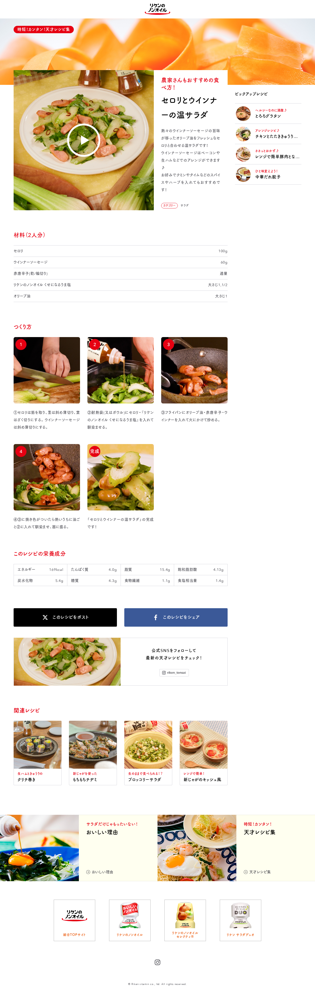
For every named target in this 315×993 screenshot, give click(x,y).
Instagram (174, 672)
